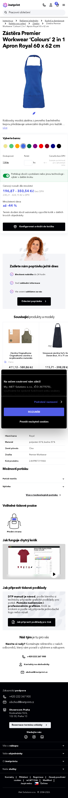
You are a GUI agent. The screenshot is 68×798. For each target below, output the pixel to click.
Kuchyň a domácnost (54, 21)
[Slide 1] (34, 113)
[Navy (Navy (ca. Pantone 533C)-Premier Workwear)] (53, 146)
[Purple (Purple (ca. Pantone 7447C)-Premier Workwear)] (35, 146)
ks (6, 163)
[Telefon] (44, 5)
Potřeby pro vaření (17, 24)
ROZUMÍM (34, 411)
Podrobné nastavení (46, 401)
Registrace (38, 777)
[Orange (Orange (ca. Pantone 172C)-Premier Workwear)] (17, 146)
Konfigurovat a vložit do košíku (36, 227)
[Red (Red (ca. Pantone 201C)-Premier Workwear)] (41, 146)
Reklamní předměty (29, 21)
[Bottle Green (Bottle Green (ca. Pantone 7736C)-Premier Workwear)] (29, 146)
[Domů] (13, 5)
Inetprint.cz (8, 21)
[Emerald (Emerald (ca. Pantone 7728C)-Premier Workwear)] (11, 146)
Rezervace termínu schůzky (27, 725)
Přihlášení (23, 777)
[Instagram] (34, 737)
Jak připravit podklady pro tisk (34, 622)
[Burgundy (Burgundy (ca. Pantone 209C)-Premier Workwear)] (47, 146)
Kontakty (9, 777)
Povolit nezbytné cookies (34, 421)
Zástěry (36, 24)
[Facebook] (26, 737)
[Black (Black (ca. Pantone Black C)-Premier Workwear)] (58, 146)
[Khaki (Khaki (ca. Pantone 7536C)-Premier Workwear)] (5, 146)
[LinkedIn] (42, 737)
